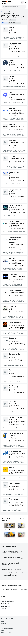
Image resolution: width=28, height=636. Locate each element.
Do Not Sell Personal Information (7, 628)
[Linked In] (1, 618)
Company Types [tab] (5, 589)
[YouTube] (12, 618)
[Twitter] (6, 618)
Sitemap (2, 630)
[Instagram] (9, 618)
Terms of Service (4, 625)
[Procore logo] (6, 1)
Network (4, 3)
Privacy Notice (3, 623)
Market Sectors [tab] (14, 589)
